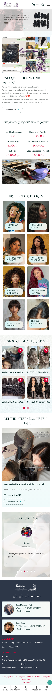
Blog (3, 647)
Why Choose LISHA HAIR (21, 642)
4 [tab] (27, 571)
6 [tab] (34, 571)
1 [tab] (24, 408)
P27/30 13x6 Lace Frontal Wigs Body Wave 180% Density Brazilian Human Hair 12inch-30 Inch (38, 372)
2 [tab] (28, 408)
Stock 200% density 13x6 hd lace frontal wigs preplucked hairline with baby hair (38, 402)
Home (4, 642)
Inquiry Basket (37, 4)
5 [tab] (31, 571)
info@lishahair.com (29, 667)
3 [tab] (24, 571)
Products (39, 642)
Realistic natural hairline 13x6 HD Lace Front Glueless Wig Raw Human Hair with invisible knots (13, 372)
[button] (17, 27)
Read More (11, 109)
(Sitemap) (27, 682)
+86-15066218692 (9, 667)
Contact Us (14, 647)
